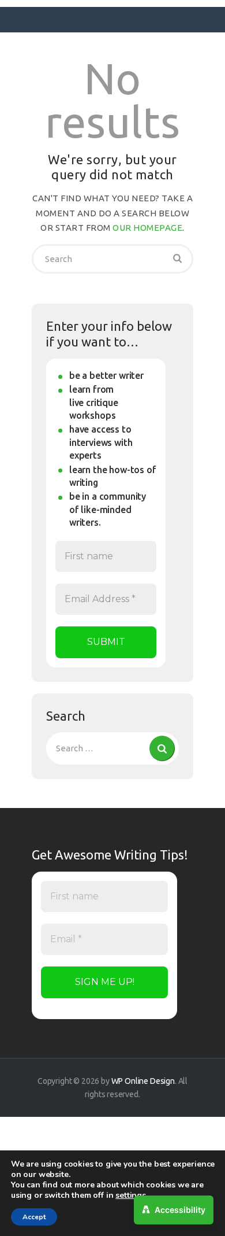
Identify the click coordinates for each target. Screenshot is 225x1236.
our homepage (147, 228)
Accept (34, 1217)
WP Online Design (143, 1081)
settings (130, 1195)
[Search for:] (112, 748)
